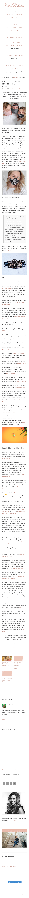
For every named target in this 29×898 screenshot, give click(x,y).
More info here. (10, 373)
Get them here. (21, 381)
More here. (5, 349)
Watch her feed (7, 331)
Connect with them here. (10, 599)
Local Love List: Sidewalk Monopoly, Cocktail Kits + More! (18, 665)
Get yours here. (21, 387)
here (15, 302)
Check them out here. (16, 568)
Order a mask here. (18, 353)
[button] (22, 72)
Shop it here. (6, 458)
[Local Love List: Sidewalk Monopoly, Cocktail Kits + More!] (18, 658)
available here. (21, 363)
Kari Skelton (14, 5)
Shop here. (23, 339)
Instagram (18, 400)
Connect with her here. (9, 412)
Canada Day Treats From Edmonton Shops (7, 664)
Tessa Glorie (6, 284)
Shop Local (19, 686)
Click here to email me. (12, 820)
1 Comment (17, 88)
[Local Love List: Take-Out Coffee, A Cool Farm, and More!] (7, 673)
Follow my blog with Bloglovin (9, 866)
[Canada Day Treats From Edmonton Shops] (7, 658)
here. (9, 250)
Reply (3, 719)
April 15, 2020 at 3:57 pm (15, 706)
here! (23, 422)
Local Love (13, 686)
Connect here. (17, 325)
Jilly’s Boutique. (7, 288)
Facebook (5, 402)
